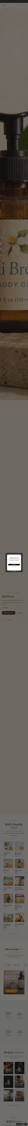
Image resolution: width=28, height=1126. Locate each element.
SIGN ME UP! (14, 564)
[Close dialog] (20, 555)
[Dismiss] (26, 1124)
